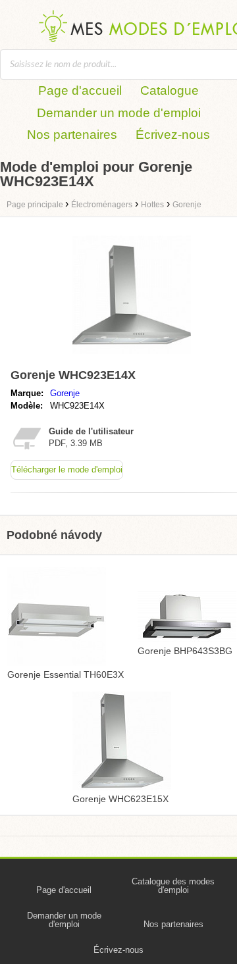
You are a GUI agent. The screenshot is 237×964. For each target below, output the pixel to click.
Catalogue (169, 90)
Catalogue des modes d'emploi (173, 885)
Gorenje (65, 393)
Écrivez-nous (173, 134)
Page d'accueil (80, 90)
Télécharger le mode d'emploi (66, 469)
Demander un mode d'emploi (119, 113)
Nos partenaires (72, 134)
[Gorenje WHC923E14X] (132, 357)
